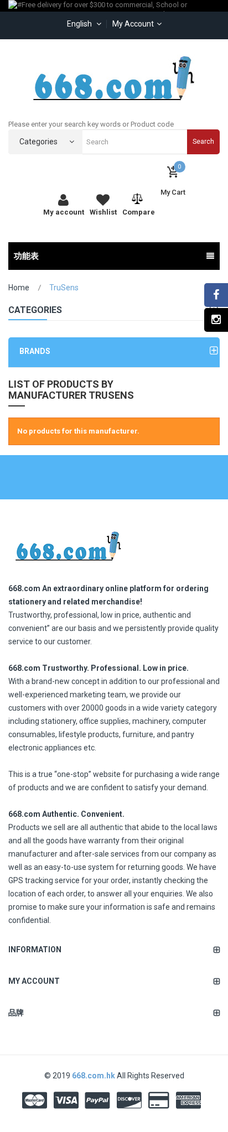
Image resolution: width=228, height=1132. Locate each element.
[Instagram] (216, 320)
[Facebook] (216, 295)
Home (18, 287)
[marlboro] (67, 543)
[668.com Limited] (114, 78)
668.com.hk (94, 1075)
